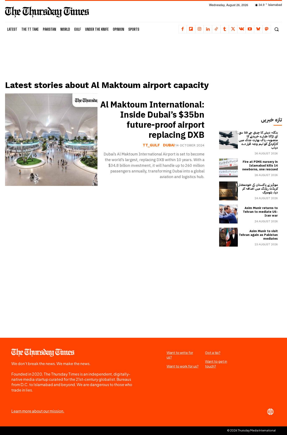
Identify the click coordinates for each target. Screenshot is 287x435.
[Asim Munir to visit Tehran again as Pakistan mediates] (228, 237)
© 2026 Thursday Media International (251, 430)
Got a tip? (212, 352)
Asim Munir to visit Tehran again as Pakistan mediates (258, 235)
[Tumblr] (224, 29)
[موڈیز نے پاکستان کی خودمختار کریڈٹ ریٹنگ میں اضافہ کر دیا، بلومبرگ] (228, 190)
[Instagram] (199, 29)
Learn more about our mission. (37, 411)
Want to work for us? (183, 366)
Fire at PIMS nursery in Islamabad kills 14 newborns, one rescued (260, 165)
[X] (233, 29)
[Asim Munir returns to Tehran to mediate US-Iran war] (228, 214)
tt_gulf (151, 145)
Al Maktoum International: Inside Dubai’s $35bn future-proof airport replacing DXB (152, 120)
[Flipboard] (191, 29)
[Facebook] (182, 29)
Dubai (169, 145)
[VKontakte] (241, 29)
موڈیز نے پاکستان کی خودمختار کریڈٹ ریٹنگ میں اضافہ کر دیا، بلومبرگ (258, 189)
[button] (276, 29)
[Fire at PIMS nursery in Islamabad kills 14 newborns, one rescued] (228, 168)
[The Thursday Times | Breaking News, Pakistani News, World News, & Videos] (47, 11)
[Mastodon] (266, 29)
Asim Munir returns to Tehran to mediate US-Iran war (260, 212)
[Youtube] (250, 29)
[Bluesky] (258, 29)
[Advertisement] (107, 62)
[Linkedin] (208, 29)
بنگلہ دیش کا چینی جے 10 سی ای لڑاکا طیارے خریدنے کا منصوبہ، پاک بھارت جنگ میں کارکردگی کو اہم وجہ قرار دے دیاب (258, 140)
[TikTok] (216, 29)
